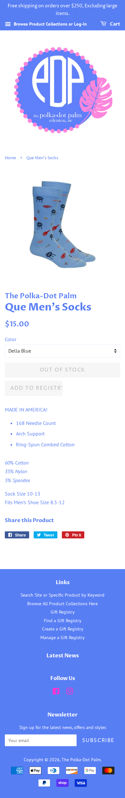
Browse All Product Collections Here (62, 603)
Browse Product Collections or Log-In (50, 24)
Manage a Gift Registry (62, 637)
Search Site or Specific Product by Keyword (62, 595)
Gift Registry (63, 612)
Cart (114, 24)
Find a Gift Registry (62, 620)
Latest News (62, 655)
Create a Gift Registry (62, 629)
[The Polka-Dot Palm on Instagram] (69, 692)
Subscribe (98, 740)
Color (10, 339)
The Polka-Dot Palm (81, 760)
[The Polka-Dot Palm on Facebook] (56, 692)
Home (10, 158)
